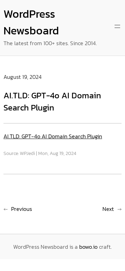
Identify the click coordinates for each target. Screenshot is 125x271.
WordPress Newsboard (31, 22)
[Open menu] (117, 26)
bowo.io (88, 247)
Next (108, 209)
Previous (21, 209)
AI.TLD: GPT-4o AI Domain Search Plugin (52, 136)
